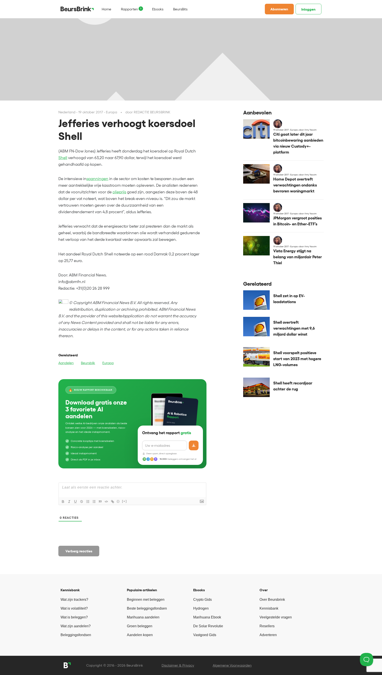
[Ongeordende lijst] (94, 501)
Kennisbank (269, 608)
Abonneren (279, 9)
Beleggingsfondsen (76, 635)
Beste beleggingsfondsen (147, 608)
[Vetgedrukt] (63, 501)
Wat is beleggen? (74, 617)
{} (118, 501)
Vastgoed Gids (204, 635)
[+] (124, 501)
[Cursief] (69, 501)
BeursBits (180, 9)
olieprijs (119, 192)
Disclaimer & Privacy (178, 665)
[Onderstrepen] (75, 501)
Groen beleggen (139, 626)
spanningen (97, 179)
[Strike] (81, 501)
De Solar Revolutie (208, 626)
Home (106, 9)
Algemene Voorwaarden (232, 665)
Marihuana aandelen (143, 617)
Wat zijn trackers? (74, 599)
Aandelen (66, 363)
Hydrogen (201, 608)
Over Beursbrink (272, 599)
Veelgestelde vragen (276, 617)
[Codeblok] (106, 501)
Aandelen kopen (140, 635)
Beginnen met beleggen (145, 599)
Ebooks (157, 9)
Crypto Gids (202, 599)
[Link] (112, 501)
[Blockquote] (100, 501)
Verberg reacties (78, 551)
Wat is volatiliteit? (74, 608)
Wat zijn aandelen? (76, 626)
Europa (108, 363)
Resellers (267, 626)
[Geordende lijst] (88, 501)
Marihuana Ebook (207, 617)
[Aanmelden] (194, 445)
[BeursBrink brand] (77, 9)
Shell (62, 158)
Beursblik (88, 363)
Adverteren (268, 635)
